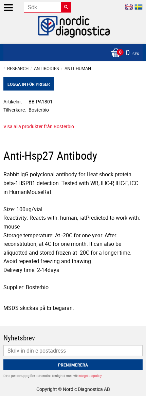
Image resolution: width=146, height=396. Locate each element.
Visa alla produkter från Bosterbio (38, 126)
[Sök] (66, 7)
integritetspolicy (90, 375)
